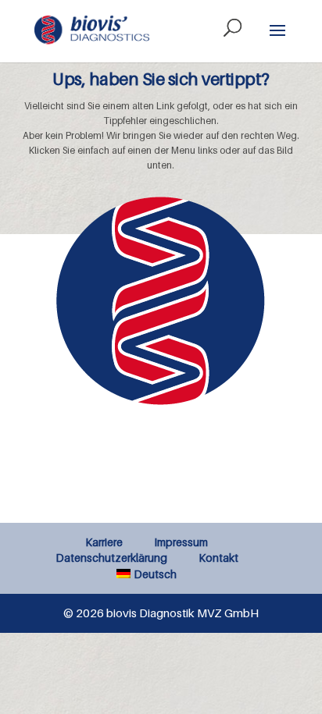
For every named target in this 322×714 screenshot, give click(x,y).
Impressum (181, 542)
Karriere (104, 542)
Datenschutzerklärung (111, 557)
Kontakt (218, 557)
